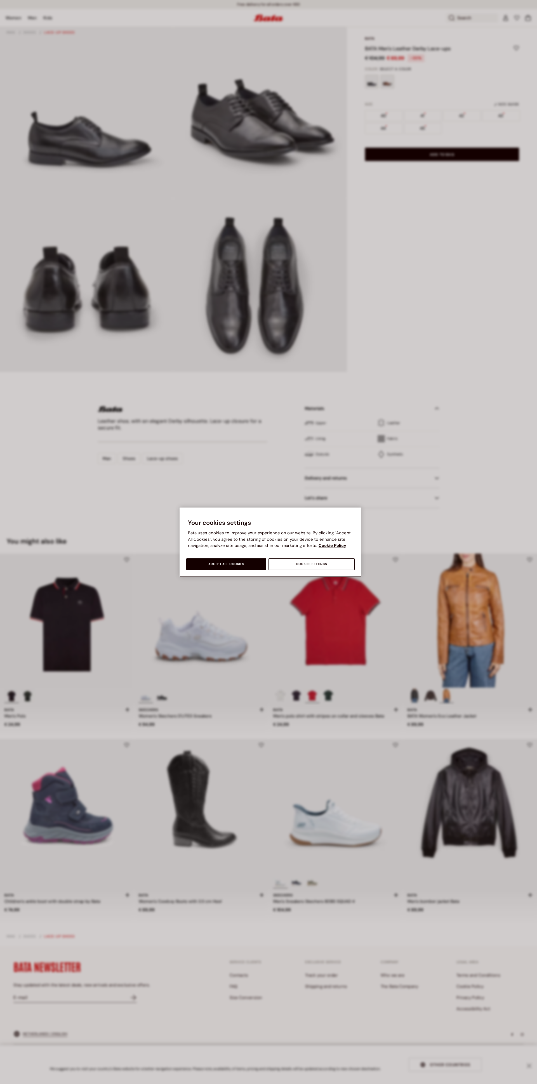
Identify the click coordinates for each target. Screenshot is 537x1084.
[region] (270, 542)
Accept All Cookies (226, 564)
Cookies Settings (311, 564)
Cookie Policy (332, 545)
